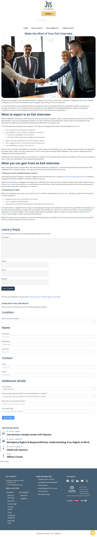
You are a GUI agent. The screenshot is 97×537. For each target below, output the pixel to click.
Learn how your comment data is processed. (45, 297)
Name (4, 261)
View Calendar (4, 461)
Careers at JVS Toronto (46, 479)
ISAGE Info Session (17, 449)
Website (4, 279)
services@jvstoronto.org (14, 485)
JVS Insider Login (44, 494)
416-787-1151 (11, 482)
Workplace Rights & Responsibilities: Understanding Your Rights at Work (48, 442)
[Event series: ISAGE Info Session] (21, 447)
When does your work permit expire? (14, 401)
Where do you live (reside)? (11, 318)
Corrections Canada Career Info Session (29, 434)
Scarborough (12, 504)
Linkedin (13, 184)
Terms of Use (43, 491)
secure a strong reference (73, 177)
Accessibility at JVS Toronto (47, 488)
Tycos (9, 512)
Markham (23, 495)
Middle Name (6, 341)
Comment (5, 237)
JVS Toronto (48, 5)
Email (3, 270)
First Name (6, 334)
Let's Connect (8, 417)
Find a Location (12, 488)
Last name (5, 349)
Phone (4, 371)
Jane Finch (11, 501)
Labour (4, 214)
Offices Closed (15, 456)
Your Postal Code (8, 408)
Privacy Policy (42, 485)
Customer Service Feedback (47, 482)
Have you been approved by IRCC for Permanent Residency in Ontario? (24, 393)
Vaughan (23, 498)
